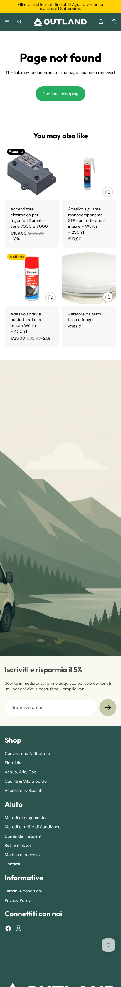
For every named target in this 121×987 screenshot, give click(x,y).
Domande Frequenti (23, 836)
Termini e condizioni (23, 891)
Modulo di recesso (22, 854)
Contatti (12, 864)
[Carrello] (113, 21)
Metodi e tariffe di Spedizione (32, 826)
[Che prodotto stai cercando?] (19, 21)
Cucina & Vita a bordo (26, 781)
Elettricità (14, 762)
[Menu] (7, 21)
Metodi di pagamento (25, 817)
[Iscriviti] (107, 707)
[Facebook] (8, 928)
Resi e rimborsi (18, 845)
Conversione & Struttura (27, 753)
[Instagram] (18, 928)
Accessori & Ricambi (24, 790)
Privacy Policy (18, 900)
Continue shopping (60, 93)
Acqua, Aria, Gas (20, 772)
